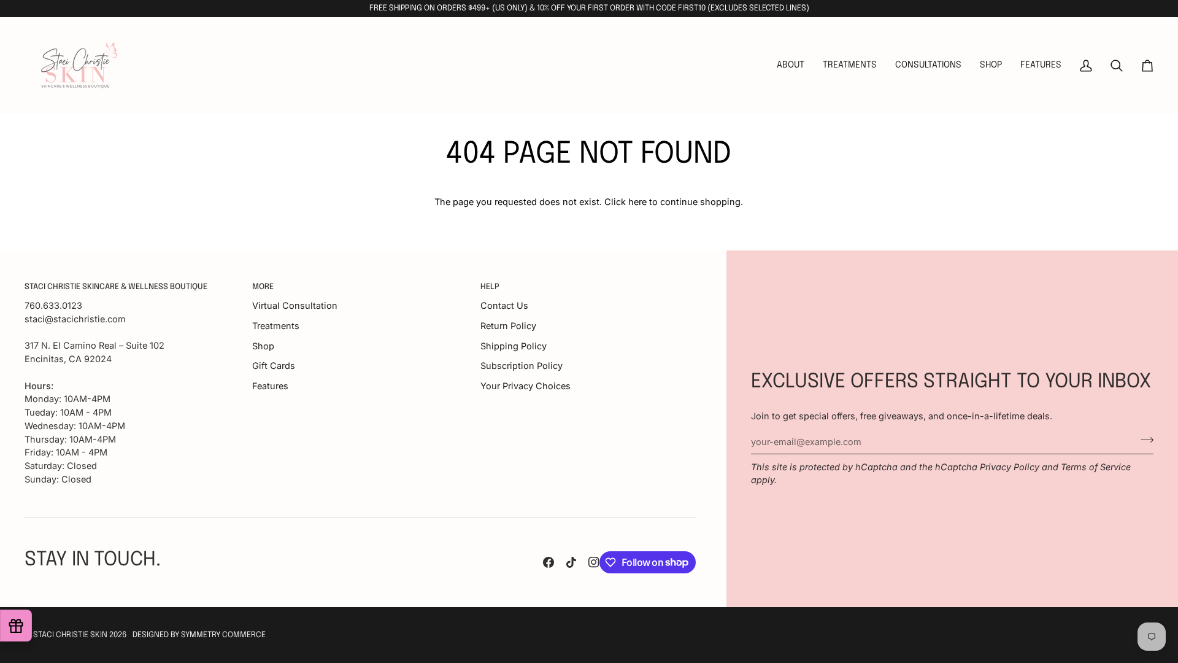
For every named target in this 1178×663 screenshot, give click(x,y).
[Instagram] (593, 562)
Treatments (275, 325)
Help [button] (489, 287)
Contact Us (504, 305)
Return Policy (508, 325)
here (637, 201)
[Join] (1143, 440)
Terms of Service (1096, 467)
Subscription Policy (521, 365)
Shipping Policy (513, 346)
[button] (850, 65)
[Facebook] (548, 562)
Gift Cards (273, 365)
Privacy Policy (1009, 467)
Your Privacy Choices (525, 386)
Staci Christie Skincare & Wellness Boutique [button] (116, 287)
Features (270, 386)
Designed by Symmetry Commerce (199, 635)
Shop (263, 346)
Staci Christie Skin (70, 635)
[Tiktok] (571, 562)
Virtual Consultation (294, 305)
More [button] (263, 287)
